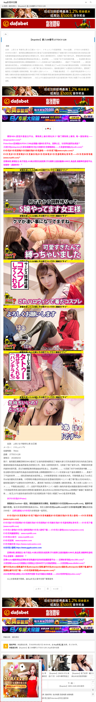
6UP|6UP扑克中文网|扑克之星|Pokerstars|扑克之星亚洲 (48, 698)
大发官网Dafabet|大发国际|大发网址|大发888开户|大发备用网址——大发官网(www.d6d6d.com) (43, 563)
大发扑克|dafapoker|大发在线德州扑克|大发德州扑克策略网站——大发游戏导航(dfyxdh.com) (42, 147)
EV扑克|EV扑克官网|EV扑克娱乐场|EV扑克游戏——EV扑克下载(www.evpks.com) (37, 151)
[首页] (93, 673)
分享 (56, 589)
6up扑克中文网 (10, 2)
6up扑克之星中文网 (36, 579)
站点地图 (56, 694)
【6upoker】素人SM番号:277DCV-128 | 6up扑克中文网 (39, 648)
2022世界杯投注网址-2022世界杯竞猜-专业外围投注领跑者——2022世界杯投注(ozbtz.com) (41, 574)
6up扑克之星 (58, 645)
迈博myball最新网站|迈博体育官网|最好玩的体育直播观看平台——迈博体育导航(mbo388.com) (43, 560)
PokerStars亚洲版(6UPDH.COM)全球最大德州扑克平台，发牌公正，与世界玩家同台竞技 (40, 144)
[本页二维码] (93, 694)
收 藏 (48, 129)
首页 (5, 6)
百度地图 (63, 694)
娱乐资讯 (12, 6)
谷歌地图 (70, 694)
